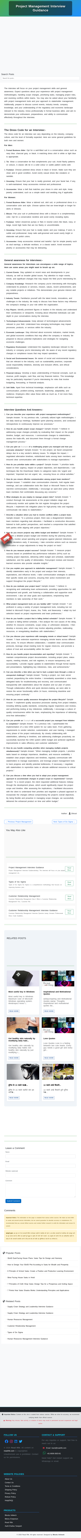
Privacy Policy (10, 1493)
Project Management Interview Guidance (26, 867)
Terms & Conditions (12, 1486)
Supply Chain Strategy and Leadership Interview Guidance (30, 1307)
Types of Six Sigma (17, 882)
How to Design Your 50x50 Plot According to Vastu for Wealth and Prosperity (37, 1265)
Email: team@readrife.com (55, 1448)
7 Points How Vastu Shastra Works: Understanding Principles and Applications (38, 1290)
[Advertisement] (40, 34)
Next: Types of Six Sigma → (64, 822)
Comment (8, 1181)
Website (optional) (11, 1171)
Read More (69, 869)
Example (24, 447)
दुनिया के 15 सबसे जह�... (18, 1085)
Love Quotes (49, 1038)
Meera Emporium (11, 1519)
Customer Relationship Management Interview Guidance (33, 910)
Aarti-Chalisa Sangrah (13, 1526)
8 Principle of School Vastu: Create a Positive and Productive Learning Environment (40, 1271)
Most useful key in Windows (21, 992)
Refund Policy (10, 1497)
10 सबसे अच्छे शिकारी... (52, 1085)
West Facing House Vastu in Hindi (21, 1277)
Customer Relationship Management (24, 896)
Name (7, 1152)
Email (7, 1161)
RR (6, 538)
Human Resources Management (19, 1319)
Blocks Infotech (11, 1515)
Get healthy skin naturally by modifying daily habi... (21, 1039)
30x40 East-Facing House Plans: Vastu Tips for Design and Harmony (34, 1258)
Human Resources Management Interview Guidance (27, 1339)
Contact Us (9, 1482)
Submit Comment (13, 1201)
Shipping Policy (11, 1490)
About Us (8, 1479)
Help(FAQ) (9, 1500)
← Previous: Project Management (18, 822)
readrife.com (9, 1451)
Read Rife (9, 1522)
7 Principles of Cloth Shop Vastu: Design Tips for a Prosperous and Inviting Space (40, 1284)
